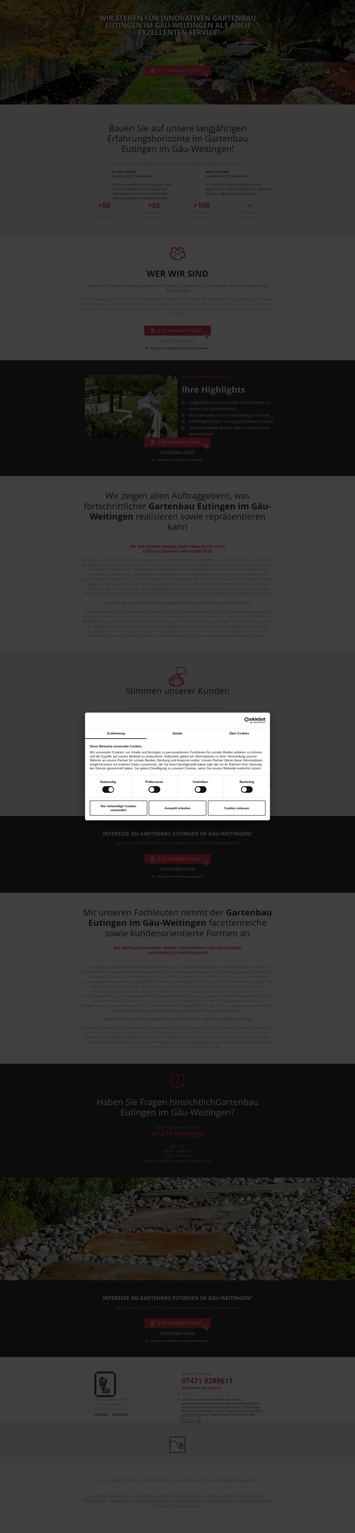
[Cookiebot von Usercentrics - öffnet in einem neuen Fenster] (247, 720)
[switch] (154, 789)
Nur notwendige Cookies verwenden (118, 808)
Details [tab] (178, 733)
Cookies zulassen (236, 808)
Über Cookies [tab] (239, 733)
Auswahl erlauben (177, 808)
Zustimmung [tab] (116, 733)
